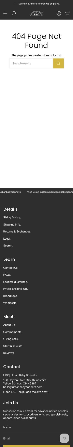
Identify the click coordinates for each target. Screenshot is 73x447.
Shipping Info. (12, 224)
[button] (14, 13)
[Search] (58, 63)
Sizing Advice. (12, 217)
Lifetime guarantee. (15, 282)
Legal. (7, 238)
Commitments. (12, 332)
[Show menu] (5, 13)
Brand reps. (10, 296)
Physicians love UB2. (16, 289)
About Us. (9, 325)
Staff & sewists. (13, 346)
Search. (8, 245)
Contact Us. (10, 268)
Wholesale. (10, 303)
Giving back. (11, 339)
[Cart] (67, 13)
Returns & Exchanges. (17, 231)
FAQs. (7, 274)
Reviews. (9, 353)
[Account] (58, 13)
